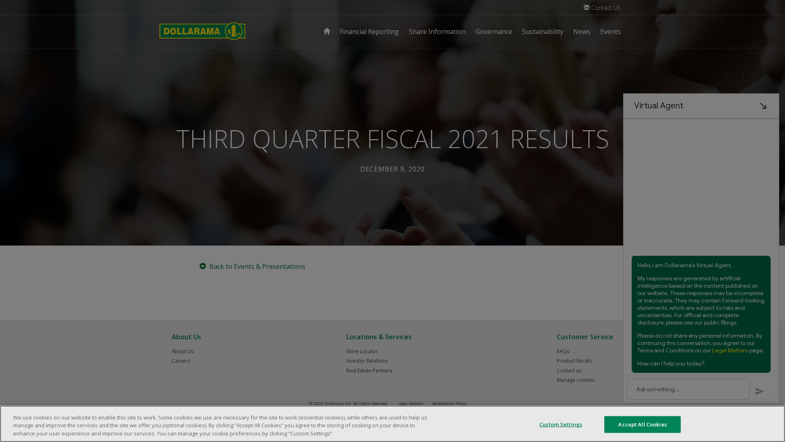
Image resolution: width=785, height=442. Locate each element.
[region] (392, 424)
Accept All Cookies (642, 424)
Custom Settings (560, 424)
